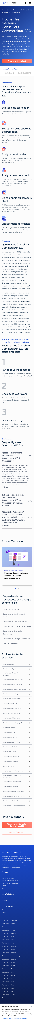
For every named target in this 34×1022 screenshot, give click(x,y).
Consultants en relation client (11, 742)
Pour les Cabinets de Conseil (10, 881)
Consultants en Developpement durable (14, 689)
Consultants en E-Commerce (11, 718)
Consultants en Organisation (11, 756)
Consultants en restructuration (12, 699)
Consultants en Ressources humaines (13, 791)
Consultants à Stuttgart (9, 991)
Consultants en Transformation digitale (14, 805)
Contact (4, 910)
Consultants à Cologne (9, 933)
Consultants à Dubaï (8, 936)
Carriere (4, 912)
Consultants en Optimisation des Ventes (17, 626)
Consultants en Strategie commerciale (14, 796)
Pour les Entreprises (7, 876)
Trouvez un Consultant (17, 61)
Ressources (5, 900)
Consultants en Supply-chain (11, 703)
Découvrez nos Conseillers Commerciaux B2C (17, 825)
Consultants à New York (9, 975)
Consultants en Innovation (10, 786)
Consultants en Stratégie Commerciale (16, 639)
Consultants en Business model (12, 708)
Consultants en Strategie (10, 747)
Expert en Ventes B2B (10, 643)
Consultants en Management (12, 10)
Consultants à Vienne (8, 994)
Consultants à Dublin (8, 940)
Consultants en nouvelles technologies (14, 771)
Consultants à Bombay (9, 930)
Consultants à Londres (8, 962)
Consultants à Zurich (8, 998)
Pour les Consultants (8, 878)
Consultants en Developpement (12, 781)
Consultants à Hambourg (9, 946)
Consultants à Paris (7, 978)
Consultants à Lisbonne (9, 959)
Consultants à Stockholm (9, 988)
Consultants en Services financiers (13, 679)
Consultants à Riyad (8, 982)
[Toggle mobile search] (25, 3)
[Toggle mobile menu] (29, 3)
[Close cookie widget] (32, 1006)
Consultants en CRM (9, 732)
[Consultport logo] (10, 3)
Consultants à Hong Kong (9, 952)
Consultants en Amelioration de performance (12, 776)
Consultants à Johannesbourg (11, 956)
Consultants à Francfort (9, 943)
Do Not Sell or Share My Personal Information (14, 1018)
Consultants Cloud (8, 664)
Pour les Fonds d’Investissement (11, 883)
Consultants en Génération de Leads (15, 622)
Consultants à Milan (8, 969)
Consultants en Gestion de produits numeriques (13, 674)
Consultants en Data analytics (11, 761)
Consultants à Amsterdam (10, 920)
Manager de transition (9, 727)
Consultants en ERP (8, 766)
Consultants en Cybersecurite (11, 713)
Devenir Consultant (17, 832)
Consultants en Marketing (10, 694)
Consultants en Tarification (10, 752)
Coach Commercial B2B (11, 609)
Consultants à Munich (8, 972)
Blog (3, 898)
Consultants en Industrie (10, 737)
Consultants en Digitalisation (11, 669)
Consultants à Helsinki (8, 949)
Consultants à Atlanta (8, 923)
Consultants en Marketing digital (12, 723)
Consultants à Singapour (9, 985)
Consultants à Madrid (8, 965)
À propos (4, 885)
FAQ (3, 888)
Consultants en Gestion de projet (12, 801)
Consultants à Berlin (8, 927)
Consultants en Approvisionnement (13, 684)
